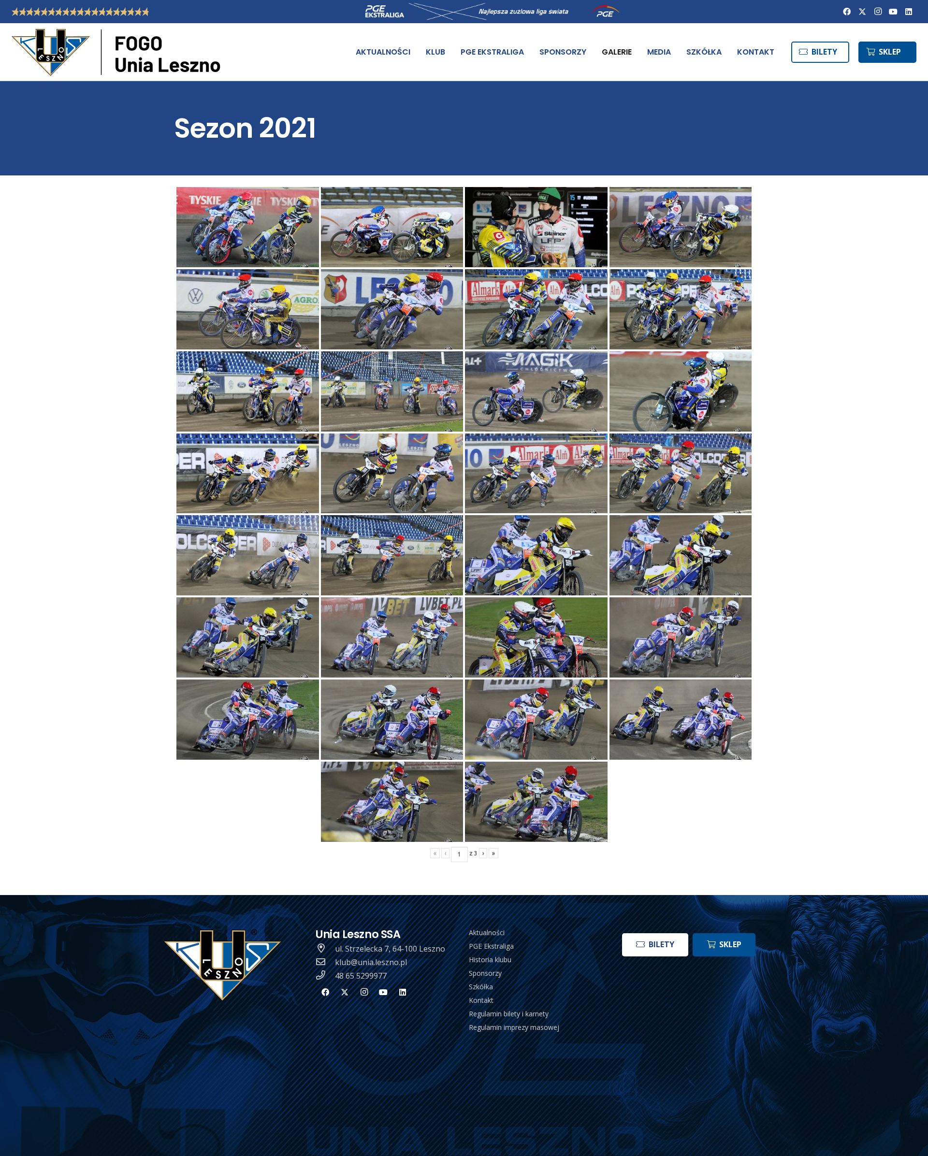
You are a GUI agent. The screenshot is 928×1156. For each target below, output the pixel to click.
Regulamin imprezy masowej (514, 1027)
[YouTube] (893, 11)
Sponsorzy (485, 973)
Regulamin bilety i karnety (509, 1013)
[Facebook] (847, 11)
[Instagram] (877, 11)
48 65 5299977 (361, 975)
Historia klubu (490, 959)
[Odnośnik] (118, 52)
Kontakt (481, 1000)
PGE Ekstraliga (491, 946)
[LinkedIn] (908, 11)
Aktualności (487, 932)
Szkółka (481, 986)
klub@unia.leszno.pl (371, 962)
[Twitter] (862, 11)
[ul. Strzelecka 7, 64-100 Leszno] (325, 948)
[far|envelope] (325, 962)
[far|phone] (325, 976)
